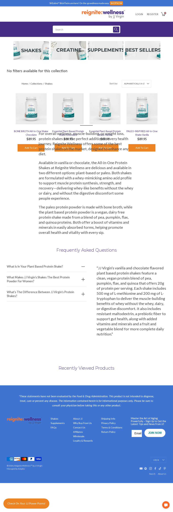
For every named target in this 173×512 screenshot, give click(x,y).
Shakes (54, 418)
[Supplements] (105, 50)
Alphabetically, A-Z (134, 83)
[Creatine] (68, 50)
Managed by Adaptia (16, 468)
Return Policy (108, 431)
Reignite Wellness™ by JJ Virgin (28, 465)
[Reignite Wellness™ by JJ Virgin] (103, 14)
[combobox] (84, 29)
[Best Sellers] (142, 50)
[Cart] (163, 14)
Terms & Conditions (111, 427)
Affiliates (78, 431)
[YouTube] (141, 468)
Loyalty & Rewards (83, 440)
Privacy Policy (108, 423)
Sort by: (113, 83)
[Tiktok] (160, 468)
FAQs (54, 427)
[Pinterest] (164, 468)
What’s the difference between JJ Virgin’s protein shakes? (40, 294)
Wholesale (78, 436)
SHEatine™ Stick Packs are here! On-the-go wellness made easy (79, 3)
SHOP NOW (116, 3)
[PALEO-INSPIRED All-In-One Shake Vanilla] (142, 109)
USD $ (156, 460)
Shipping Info (108, 418)
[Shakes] (31, 50)
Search (152, 474)
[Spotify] (145, 468)
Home (25, 83)
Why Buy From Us (82, 423)
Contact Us (79, 427)
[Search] (116, 30)
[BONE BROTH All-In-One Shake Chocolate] (31, 109)
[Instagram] (150, 468)
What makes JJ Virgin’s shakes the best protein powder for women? (38, 279)
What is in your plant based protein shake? (35, 266)
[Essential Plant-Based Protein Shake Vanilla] (105, 109)
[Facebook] (155, 468)
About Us (162, 474)
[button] (166, 505)
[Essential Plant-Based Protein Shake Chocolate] (68, 109)
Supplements (58, 423)
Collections (36, 83)
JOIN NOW (155, 432)
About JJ (77, 418)
